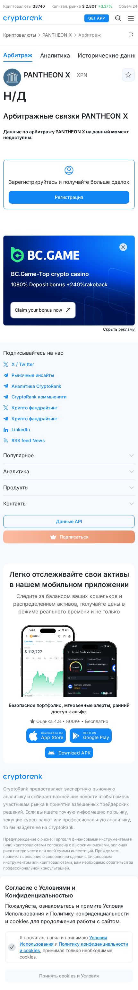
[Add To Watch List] (128, 74)
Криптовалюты (19, 35)
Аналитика (55, 55)
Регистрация (69, 197)
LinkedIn (21, 429)
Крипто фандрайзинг (34, 407)
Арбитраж (17, 55)
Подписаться (74, 537)
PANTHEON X (57, 35)
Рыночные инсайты (33, 375)
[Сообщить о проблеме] (131, 35)
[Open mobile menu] (131, 18)
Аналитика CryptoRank (36, 386)
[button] (46, 735)
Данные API (69, 521)
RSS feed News (28, 440)
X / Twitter (23, 364)
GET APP (96, 18)
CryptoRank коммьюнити (39, 396)
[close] (123, 247)
